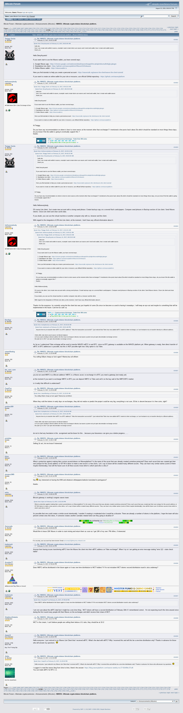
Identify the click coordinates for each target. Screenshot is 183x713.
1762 (114, 30)
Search (20, 19)
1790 (59, 32)
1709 (68, 28)
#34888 (176, 389)
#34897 (176, 596)
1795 (79, 32)
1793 (71, 32)
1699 (30, 28)
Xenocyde (8, 526)
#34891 (176, 457)
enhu (7, 492)
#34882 (176, 82)
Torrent (32, 16)
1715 (91, 28)
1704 (49, 28)
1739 (25, 30)
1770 (145, 30)
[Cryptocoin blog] (9, 591)
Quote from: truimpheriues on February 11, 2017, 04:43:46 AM (52, 324)
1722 (118, 28)
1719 (107, 28)
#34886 (176, 352)
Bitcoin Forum (9, 24)
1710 (72, 28)
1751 (72, 30)
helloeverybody (11, 82)
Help (15, 19)
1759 (102, 30)
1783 (32, 32)
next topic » (174, 29)
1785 (40, 32)
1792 (67, 32)
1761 (110, 30)
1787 (48, 32)
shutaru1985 (9, 474)
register (30, 12)
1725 (130, 28)
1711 (76, 28)
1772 (153, 30)
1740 (28, 30)
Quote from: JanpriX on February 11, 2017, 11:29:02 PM (50, 661)
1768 (137, 30)
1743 (40, 30)
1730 (149, 28)
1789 (55, 32)
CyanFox (8, 388)
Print (176, 31)
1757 (95, 30)
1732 (157, 28)
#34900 (176, 657)
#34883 (176, 147)
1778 (13, 32)
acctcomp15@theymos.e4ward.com (74, 540)
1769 (141, 30)
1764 (122, 30)
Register (33, 19)
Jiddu (7, 656)
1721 (115, 28)
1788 (52, 32)
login (24, 12)
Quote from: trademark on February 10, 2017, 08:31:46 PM (53, 327)
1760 (106, 30)
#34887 (176, 371)
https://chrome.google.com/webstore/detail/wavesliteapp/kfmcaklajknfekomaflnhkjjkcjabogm (83, 64)
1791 (63, 32)
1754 (83, 30)
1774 (160, 30)
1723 (122, 28)
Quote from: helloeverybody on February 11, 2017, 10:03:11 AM (53, 151)
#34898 (176, 618)
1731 (153, 28)
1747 (56, 30)
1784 (36, 32)
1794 (75, 32)
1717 (99, 28)
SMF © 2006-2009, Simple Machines (99, 709)
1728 (142, 28)
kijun (7, 456)
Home (9, 19)
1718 (103, 28)
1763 (118, 30)
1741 (32, 30)
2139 (84, 32)
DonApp (8, 320)
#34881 (176, 39)
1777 (9, 32)
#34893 (176, 493)
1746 (52, 30)
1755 (87, 30)
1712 (80, 28)
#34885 (176, 321)
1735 (9, 30)
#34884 (176, 226)
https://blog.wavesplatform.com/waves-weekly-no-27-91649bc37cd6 (109, 668)
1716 (95, 28)
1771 (149, 30)
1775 (164, 30)
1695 (14, 28)
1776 (5, 32)
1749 (64, 30)
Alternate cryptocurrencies (24, 24)
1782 (28, 32)
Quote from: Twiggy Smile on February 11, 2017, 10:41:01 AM (52, 230)
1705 (53, 28)
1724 (126, 28)
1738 (21, 30)
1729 (145, 28)
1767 (133, 30)
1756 (91, 30)
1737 (17, 30)
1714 (88, 28)
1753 (79, 30)
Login (26, 19)
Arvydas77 (9, 562)
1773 (156, 30)
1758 (99, 30)
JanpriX (8, 635)
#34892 (176, 475)
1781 (25, 32)
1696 (18, 28)
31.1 (28, 16)
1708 (64, 28)
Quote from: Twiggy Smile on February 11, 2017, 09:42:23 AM (52, 86)
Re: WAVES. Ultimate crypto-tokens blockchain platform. (59, 39)
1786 (44, 32)
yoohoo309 (9, 406)
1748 (60, 30)
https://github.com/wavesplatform (113, 76)
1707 (61, 28)
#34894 (176, 527)
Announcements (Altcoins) (45, 24)
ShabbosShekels (11, 617)
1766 (129, 30)
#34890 (176, 439)
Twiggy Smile (10, 39)
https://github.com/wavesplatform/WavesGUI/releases (71, 66)
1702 (41, 28)
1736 (13, 30)
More (39, 19)
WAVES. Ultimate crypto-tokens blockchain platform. (76, 24)
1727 (138, 28)
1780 (21, 32)
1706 (57, 28)
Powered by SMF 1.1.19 (80, 709)
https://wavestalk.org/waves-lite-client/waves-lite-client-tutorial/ (100, 72)
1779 (17, 32)
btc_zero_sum (10, 370)
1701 (37, 28)
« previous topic (172, 27)
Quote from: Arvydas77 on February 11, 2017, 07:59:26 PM (51, 600)
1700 (34, 28)
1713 (84, 28)
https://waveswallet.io (59, 68)
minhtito (8, 438)
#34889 (176, 407)
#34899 (176, 636)
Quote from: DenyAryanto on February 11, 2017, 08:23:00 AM (52, 43)
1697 (22, 28)
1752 (75, 30)
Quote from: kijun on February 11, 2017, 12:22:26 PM (50, 501)
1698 (26, 28)
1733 (161, 28)
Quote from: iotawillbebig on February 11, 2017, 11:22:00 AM (52, 393)
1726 (134, 28)
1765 (126, 30)
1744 (44, 30)
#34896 (176, 563)
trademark (9, 544)
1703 (45, 28)
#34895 (176, 545)
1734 (5, 30)
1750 (68, 30)
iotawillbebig (10, 352)
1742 (36, 30)
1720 (111, 28)
